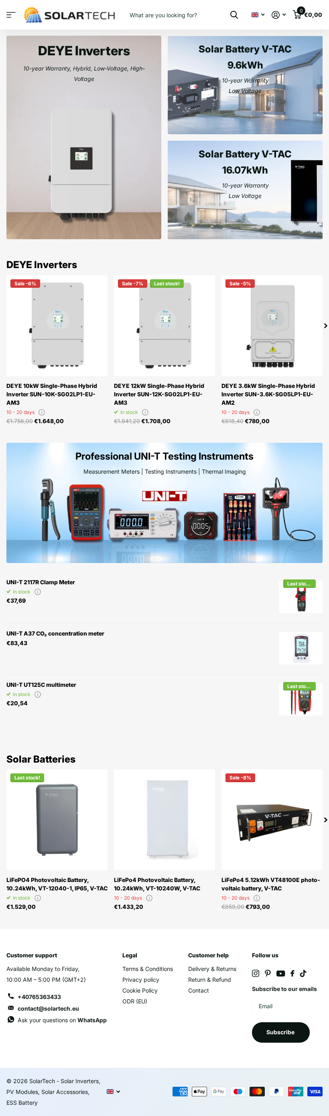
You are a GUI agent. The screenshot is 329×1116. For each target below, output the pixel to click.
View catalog (11, 15)
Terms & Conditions (147, 968)
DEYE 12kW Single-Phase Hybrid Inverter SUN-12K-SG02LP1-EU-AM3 (159, 394)
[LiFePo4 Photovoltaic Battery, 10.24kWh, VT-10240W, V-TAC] (164, 819)
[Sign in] (278, 15)
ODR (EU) (134, 1001)
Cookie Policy (140, 990)
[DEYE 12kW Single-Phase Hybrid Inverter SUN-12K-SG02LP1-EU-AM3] (164, 325)
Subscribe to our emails (284, 988)
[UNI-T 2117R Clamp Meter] (301, 597)
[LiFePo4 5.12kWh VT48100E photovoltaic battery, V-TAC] (272, 819)
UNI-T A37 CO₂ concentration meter (55, 633)
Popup (42, 412)
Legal (129, 955)
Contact (198, 990)
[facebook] (292, 973)
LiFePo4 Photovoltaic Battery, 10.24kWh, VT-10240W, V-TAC (157, 884)
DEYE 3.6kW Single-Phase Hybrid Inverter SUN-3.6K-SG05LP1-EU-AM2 (268, 394)
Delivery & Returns (212, 968)
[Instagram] (255, 973)
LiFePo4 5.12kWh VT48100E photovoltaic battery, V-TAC (270, 884)
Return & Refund (209, 979)
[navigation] (326, 325)
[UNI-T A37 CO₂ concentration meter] (301, 648)
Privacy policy (140, 979)
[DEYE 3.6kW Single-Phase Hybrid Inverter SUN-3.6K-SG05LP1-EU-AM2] (272, 325)
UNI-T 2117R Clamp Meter (40, 582)
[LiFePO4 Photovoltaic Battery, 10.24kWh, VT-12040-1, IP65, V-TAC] (57, 819)
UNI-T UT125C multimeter (41, 684)
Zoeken (234, 15)
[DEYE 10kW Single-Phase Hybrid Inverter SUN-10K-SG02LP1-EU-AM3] (57, 325)
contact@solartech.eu (48, 1008)
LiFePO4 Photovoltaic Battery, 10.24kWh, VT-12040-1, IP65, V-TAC (57, 884)
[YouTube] (280, 974)
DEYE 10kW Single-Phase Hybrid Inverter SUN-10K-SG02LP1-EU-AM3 (51, 394)
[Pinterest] (268, 973)
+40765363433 (39, 996)
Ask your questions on (62, 1020)
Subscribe (281, 1032)
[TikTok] (303, 973)
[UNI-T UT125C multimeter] (301, 699)
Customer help (208, 955)
